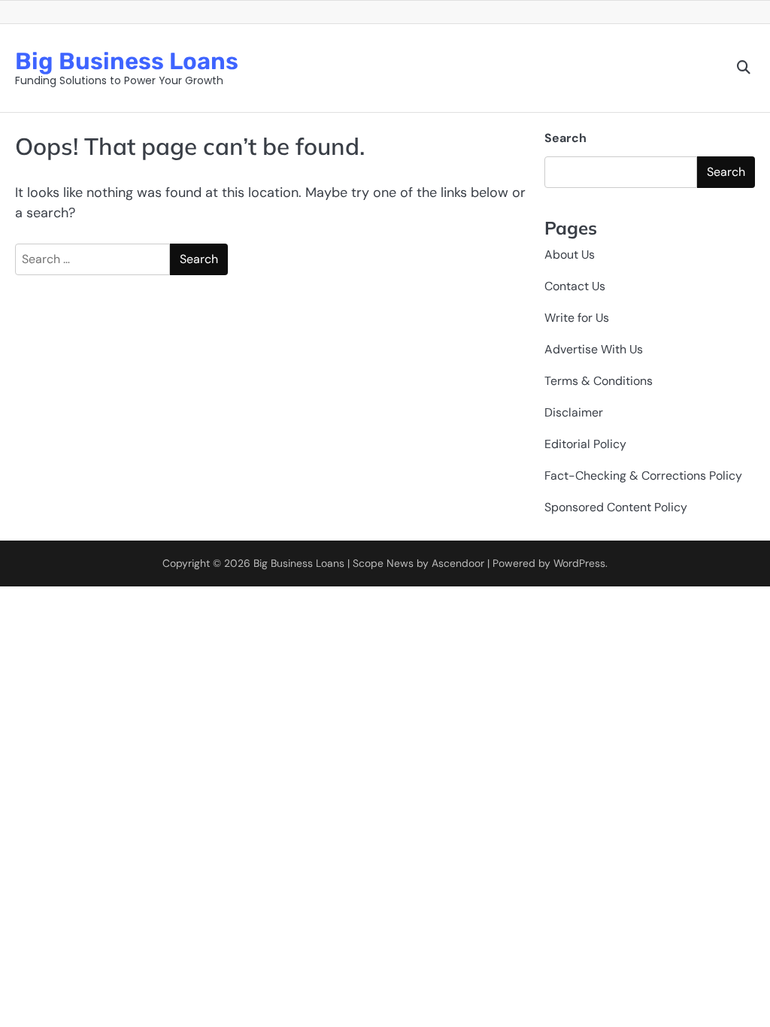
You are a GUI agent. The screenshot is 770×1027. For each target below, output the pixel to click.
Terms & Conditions (598, 381)
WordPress (579, 563)
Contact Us (574, 286)
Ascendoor (458, 563)
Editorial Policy (585, 444)
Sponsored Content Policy (615, 507)
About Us (569, 254)
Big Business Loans (126, 61)
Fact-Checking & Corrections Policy (643, 475)
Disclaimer (573, 412)
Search (565, 138)
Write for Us (576, 318)
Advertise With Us (593, 349)
